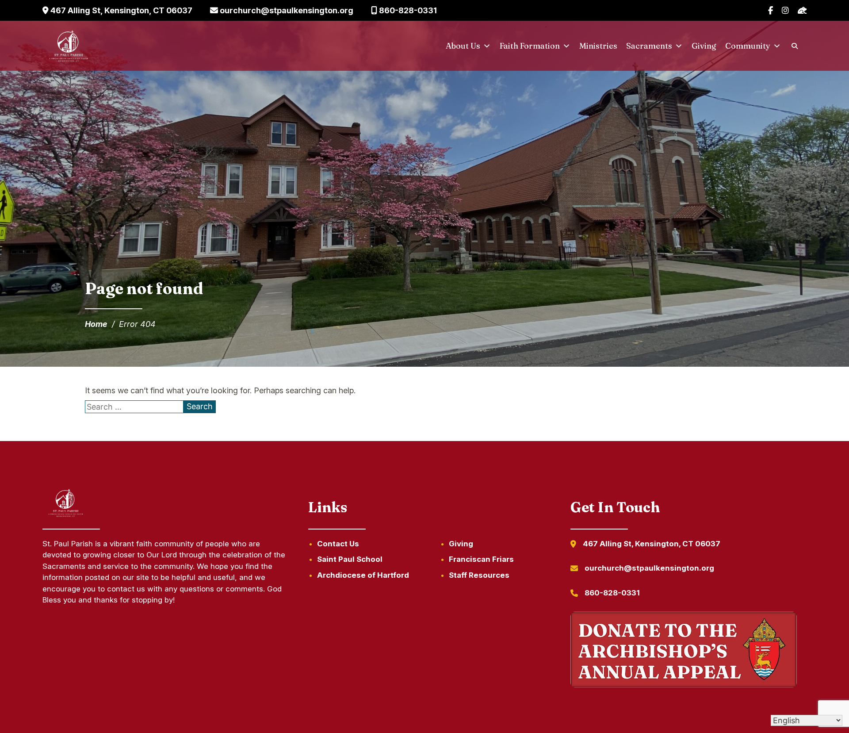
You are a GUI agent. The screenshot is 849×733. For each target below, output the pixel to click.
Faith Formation (530, 46)
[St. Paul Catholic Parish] (68, 46)
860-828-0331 (407, 10)
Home (96, 324)
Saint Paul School (349, 559)
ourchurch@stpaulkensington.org (285, 10)
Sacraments (649, 46)
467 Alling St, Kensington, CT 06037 (120, 10)
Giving (704, 46)
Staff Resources (479, 575)
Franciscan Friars (481, 559)
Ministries (598, 46)
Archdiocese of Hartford (363, 575)
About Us (463, 46)
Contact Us (338, 543)
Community (747, 46)
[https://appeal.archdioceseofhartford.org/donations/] (683, 651)
